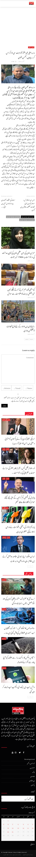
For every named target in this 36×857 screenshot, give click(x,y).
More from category (27, 220)
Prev (31, 339)
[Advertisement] (18, 25)
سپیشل (29, 47)
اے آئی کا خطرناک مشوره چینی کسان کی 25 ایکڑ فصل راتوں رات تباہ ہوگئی (19, 600)
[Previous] (31, 567)
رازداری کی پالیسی (28, 854)
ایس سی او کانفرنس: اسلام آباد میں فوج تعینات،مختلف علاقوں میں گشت (27, 205)
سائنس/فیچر (4, 580)
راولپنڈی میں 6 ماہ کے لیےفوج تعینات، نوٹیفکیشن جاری (20, 327)
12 (23, 828)
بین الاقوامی (4, 420)
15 (8, 828)
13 (18, 828)
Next (27, 339)
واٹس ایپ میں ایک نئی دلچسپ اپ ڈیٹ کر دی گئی (18, 689)
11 (28, 828)
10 (32, 828)
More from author (13, 217)
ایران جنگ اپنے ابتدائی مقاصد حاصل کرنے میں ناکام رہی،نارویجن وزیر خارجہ (19, 558)
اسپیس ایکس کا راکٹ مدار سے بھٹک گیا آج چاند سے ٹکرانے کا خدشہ (19, 659)
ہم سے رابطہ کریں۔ (8, 854)
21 (12, 831)
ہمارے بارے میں (17, 854)
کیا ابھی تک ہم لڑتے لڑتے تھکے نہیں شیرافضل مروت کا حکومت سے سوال (21, 291)
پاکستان (32, 47)
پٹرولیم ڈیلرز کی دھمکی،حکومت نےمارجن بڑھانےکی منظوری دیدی (20, 529)
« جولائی (32, 844)
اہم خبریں (8, 420)
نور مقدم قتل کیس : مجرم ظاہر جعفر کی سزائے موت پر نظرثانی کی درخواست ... (19, 470)
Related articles (27, 217)
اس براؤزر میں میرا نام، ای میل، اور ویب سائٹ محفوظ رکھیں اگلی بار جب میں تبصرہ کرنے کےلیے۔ (19, 399)
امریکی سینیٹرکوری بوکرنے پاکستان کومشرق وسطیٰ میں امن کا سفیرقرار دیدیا (20, 440)
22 (8, 831)
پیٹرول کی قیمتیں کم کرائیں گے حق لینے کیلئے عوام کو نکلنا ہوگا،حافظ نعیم (19, 499)
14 (12, 828)
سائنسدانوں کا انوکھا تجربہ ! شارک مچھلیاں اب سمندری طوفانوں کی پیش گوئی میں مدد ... (19, 630)
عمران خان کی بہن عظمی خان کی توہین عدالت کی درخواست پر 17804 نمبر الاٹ (18, 254)
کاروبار (3, 508)
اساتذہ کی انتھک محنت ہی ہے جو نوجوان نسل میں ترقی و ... (8, 203)
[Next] (28, 567)
